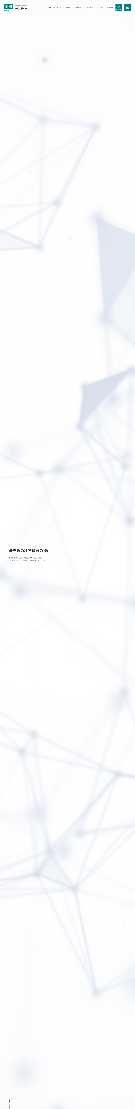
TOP (49, 8)
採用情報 (110, 8)
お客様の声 (89, 8)
